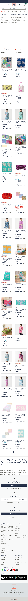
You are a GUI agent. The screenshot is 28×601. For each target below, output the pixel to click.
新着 (20, 11)
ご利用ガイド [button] (21, 499)
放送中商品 (14, 11)
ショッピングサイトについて (21, 535)
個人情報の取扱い (18, 559)
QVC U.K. (10, 592)
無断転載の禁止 (4, 548)
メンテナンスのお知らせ (6, 546)
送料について (18, 528)
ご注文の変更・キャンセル (13, 517)
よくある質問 (10, 502)
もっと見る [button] (13, 599)
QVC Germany (16, 592)
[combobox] (12, 8)
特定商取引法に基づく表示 (20, 562)
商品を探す (4, 11)
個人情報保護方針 (18, 557)
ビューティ (25, 11)
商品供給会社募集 (4, 564)
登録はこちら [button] (14, 485)
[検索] (25, 8)
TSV (9, 11)
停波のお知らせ (4, 543)
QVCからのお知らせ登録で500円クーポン (13, 488)
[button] (2, 5)
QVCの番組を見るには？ (20, 537)
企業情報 (3, 557)
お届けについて (18, 530)
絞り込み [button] (8, 49)
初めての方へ (18, 526)
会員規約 (17, 564)
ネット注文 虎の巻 (18, 502)
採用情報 (3, 559)
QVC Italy (22, 592)
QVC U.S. (6, 592)
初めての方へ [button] (7, 499)
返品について (18, 533)
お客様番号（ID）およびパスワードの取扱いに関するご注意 (7, 539)
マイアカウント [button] (14, 514)
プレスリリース (4, 562)
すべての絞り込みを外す (21, 52)
